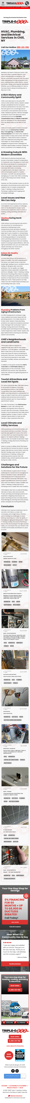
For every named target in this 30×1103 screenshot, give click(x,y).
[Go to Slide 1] (14, 549)
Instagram (17, 1071)
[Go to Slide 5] (16, 626)
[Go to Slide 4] (15, 626)
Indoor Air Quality (9, 253)
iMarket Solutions (16, 1096)
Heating (5, 218)
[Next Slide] (27, 542)
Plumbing (5, 310)
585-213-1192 (27, 3)
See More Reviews (15, 964)
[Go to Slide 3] (14, 626)
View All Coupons (15, 927)
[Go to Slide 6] (17, 626)
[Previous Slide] (3, 542)
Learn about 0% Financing (15, 1046)
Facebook (13, 1071)
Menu (3, 5)
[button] (15, 541)
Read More (24, 7)
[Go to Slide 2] (15, 549)
